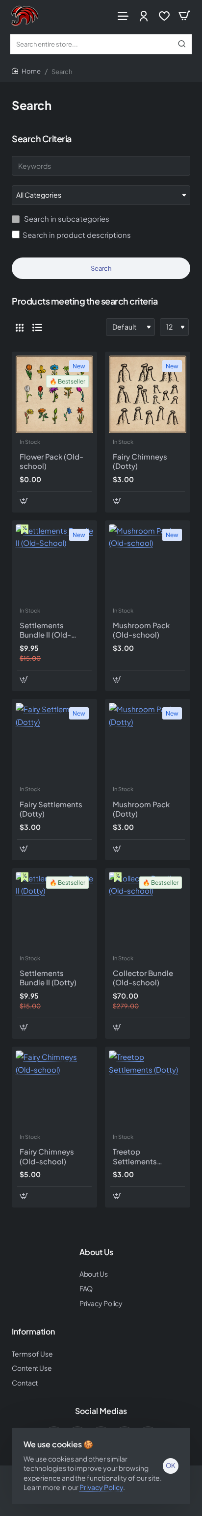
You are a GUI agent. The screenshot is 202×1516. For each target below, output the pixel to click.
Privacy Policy (101, 1487)
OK (171, 1465)
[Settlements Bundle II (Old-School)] (54, 563)
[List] (37, 327)
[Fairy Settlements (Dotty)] (54, 741)
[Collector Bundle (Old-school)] (147, 911)
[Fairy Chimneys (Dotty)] (147, 394)
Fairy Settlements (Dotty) (51, 809)
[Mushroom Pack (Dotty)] (147, 741)
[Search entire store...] (182, 44)
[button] (24, 501)
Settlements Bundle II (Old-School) (45, 630)
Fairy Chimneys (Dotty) (140, 461)
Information (33, 1331)
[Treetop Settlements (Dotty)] (147, 1089)
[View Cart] (184, 16)
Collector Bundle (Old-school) (143, 977)
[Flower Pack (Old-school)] (54, 394)
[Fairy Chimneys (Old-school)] (54, 1089)
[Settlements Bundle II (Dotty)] (54, 911)
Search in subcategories (66, 218)
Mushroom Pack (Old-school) (141, 630)
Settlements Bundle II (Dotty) (48, 977)
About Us (96, 1252)
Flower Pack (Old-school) (51, 461)
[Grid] (19, 327)
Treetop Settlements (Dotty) (135, 1156)
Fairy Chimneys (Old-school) (47, 1156)
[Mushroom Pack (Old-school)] (147, 563)
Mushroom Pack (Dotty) (141, 809)
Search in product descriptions (77, 234)
